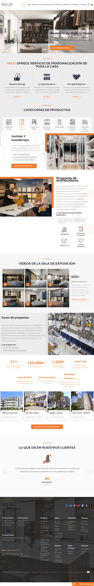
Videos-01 (56, 301)
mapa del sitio (55, 569)
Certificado (84, 521)
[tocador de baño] (70, 151)
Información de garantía (58, 558)
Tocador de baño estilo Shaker (24, 152)
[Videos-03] (13, 294)
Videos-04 (57, 281)
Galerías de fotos (71, 519)
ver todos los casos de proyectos (46, 423)
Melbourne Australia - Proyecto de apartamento (11, 410)
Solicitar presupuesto (60, 48)
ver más (16, 96)
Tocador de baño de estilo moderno (26, 155)
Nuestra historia (57, 526)
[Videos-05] (36, 275)
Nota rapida (64, 231)
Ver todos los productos (22, 161)
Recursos (76, 4)
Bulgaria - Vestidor (56, 410)
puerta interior (44, 536)
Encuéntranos (85, 546)
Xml (74, 569)
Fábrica (57, 523)
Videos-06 (12, 281)
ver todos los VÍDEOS (79, 296)
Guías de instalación (84, 527)
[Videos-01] (58, 294)
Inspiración (67, 4)
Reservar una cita (85, 549)
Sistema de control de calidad (58, 534)
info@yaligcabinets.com (12, 547)
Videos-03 (12, 301)
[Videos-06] (13, 275)
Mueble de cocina (43, 519)
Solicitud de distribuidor (81, 231)
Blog (82, 524)
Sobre (29, 4)
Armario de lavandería (44, 533)
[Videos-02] (36, 294)
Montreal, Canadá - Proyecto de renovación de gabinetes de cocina (34, 410)
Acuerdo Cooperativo (81, 242)
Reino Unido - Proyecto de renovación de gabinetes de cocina (81, 410)
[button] (43, 49)
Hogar (23, 4)
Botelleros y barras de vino (45, 540)
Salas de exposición (47, 4)
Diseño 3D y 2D (64, 242)
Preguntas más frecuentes (58, 547)
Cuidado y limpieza (58, 553)
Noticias (83, 531)
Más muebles (44, 557)
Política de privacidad (66, 569)
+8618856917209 (10, 551)
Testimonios (58, 530)
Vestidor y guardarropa (44, 524)
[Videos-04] (58, 275)
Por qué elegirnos (57, 519)
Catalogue (84, 518)
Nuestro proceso (70, 549)
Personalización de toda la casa (45, 552)
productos (35, 4)
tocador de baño (23, 138)
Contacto (83, 4)
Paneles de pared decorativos (44, 545)
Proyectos (58, 4)
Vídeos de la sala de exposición (72, 524)
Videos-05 (34, 281)
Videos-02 (34, 301)
